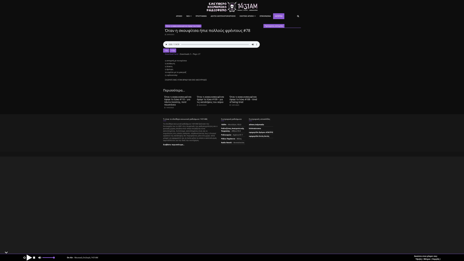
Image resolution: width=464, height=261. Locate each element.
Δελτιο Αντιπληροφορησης (223, 16)
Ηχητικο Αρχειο (247, 16)
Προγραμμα (201, 16)
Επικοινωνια (265, 16)
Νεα (188, 16)
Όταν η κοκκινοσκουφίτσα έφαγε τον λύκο (183, 26)
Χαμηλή (435, 259)
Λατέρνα (279, 16)
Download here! (172, 54)
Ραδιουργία (226, 135)
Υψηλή (419, 259)
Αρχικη (179, 16)
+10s (173, 50)
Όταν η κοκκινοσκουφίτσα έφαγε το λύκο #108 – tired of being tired (243, 99)
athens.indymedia (256, 124)
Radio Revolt (226, 142)
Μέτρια (427, 259)
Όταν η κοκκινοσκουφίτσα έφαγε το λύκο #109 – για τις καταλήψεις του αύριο (210, 99)
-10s (166, 50)
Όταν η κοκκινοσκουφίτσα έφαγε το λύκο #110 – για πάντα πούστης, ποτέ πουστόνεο (177, 100)
